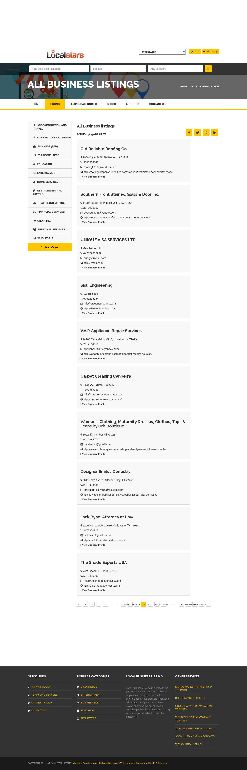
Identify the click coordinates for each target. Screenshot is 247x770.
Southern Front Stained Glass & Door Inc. (119, 194)
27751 (144, 604)
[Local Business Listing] (66, 57)
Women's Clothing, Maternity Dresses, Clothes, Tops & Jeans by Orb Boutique (132, 423)
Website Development (85, 763)
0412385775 (90, 439)
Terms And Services (44, 694)
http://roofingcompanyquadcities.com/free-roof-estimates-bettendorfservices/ (128, 172)
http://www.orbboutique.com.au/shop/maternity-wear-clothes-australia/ (125, 449)
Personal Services (51, 229)
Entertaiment (47, 173)
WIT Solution (160, 763)
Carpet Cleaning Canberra (105, 376)
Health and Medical (52, 203)
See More (50, 247)
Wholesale (45, 238)
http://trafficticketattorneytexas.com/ (104, 540)
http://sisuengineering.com (99, 308)
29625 (196, 604)
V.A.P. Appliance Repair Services (111, 330)
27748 (124, 604)
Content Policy (41, 702)
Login (196, 51)
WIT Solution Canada (188, 744)
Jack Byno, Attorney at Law (106, 517)
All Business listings (205, 86)
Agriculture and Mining (54, 137)
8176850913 (90, 530)
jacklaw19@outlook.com (98, 535)
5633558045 (90, 162)
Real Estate (88, 718)
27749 (131, 604)
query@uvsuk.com (95, 258)
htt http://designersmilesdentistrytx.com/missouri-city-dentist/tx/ (120, 494)
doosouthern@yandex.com (100, 212)
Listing (55, 104)
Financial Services (51, 212)
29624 (189, 604)
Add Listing (211, 51)
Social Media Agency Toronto (195, 736)
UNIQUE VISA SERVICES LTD (108, 239)
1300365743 (90, 389)
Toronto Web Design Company (195, 728)
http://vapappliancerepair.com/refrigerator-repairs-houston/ (118, 354)
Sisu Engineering (96, 285)
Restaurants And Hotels (47, 192)
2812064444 (90, 485)
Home (184, 86)
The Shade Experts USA (103, 562)
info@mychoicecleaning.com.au (103, 394)
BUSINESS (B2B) (47, 146)
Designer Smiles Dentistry (105, 471)
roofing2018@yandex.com (99, 167)
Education (44, 164)
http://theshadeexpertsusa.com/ (102, 585)
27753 (158, 604)
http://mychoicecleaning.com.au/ (103, 399)
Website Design (107, 763)
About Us (132, 104)
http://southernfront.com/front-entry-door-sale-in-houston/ (117, 217)
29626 (202, 604)
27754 (164, 604)
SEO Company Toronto (190, 698)
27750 (137, 604)
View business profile (93, 176)
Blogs (111, 104)
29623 (182, 604)
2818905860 (90, 208)
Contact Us (157, 104)
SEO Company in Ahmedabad (133, 763)
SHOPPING (44, 220)
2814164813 (90, 344)
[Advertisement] (123, 23)
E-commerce (89, 686)
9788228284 (90, 298)
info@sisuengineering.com (100, 303)
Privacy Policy (41, 686)
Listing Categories (83, 104)
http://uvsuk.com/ (93, 263)
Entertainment (91, 694)
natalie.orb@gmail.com (97, 444)
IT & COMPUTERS (48, 155)
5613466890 (90, 576)
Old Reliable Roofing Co (103, 148)
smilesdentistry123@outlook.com (103, 490)
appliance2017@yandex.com (101, 349)
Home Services (47, 182)
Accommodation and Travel (50, 127)
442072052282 (92, 253)
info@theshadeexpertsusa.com (102, 581)
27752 (151, 604)
